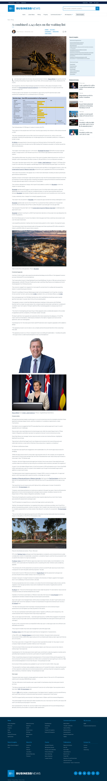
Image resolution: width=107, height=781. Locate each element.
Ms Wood (14, 589)
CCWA (34, 294)
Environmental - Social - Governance (72, 762)
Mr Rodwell (15, 603)
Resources (10, 725)
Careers (85, 747)
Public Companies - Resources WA (77, 46)
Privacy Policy (15, 779)
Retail (27, 736)
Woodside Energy (73, 45)
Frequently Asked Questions (90, 725)
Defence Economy (30, 723)
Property (46, 14)
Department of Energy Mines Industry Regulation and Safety (81, 52)
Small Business (48, 723)
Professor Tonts (16, 561)
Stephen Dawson (26, 635)
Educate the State (68, 760)
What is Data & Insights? (13, 745)
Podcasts (28, 756)
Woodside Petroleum (43, 150)
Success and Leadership (50, 749)
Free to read (48, 33)
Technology (47, 725)
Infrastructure (29, 730)
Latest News (31, 14)
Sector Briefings (48, 754)
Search (97, 8)
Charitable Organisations (75, 50)
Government (48, 31)
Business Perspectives (68, 734)
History (27, 747)
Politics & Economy (12, 734)
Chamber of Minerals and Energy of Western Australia (26, 478)
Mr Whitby (15, 142)
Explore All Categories (50, 732)
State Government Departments (76, 43)
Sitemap (9, 779)
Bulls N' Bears (66, 723)
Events (18, 2)
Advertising (86, 749)
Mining (39, 14)
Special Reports (67, 751)
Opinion (9, 732)
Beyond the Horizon (68, 745)
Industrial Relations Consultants (83, 58)
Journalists (28, 751)
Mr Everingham (23, 487)
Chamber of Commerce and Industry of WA (78, 57)
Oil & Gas (52, 29)
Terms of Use (21, 779)
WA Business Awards (49, 747)
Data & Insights (80, 14)
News (9, 19)
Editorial (28, 749)
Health (27, 727)
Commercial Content (56, 14)
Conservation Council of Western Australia (23, 169)
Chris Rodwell (54, 594)
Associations (72, 55)
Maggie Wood (40, 573)
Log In (96, 2)
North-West (66, 749)
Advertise (23, 2)
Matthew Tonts (21, 554)
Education (28, 725)
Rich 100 (65, 747)
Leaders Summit (48, 758)
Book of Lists (66, 754)
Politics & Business (49, 751)
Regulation (55, 31)
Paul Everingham (53, 478)
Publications (11, 2)
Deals (9, 730)
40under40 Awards (49, 745)
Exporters (74, 48)
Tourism (46, 727)
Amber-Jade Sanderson (44, 162)
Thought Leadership (68, 725)
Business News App (30, 754)
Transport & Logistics (50, 730)
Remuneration (29, 734)
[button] (63, 32)
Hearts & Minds (67, 727)
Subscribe (85, 2)
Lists (9, 747)
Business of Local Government (70, 758)
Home (23, 14)
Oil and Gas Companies (88, 46)
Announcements (67, 732)
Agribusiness (10, 736)
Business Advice (67, 730)
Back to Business (48, 756)
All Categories (68, 14)
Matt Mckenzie (20, 31)
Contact (85, 745)
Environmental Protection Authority (28, 87)
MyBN (90, 2)
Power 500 (66, 756)
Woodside (54, 184)
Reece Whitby (52, 79)
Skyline (65, 736)
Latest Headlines (11, 723)
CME (19, 689)
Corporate (28, 745)
